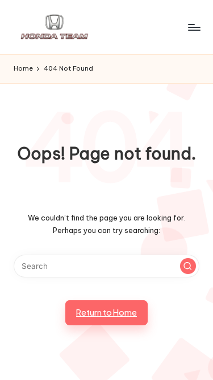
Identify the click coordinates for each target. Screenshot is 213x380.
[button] (188, 266)
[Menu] (193, 27)
